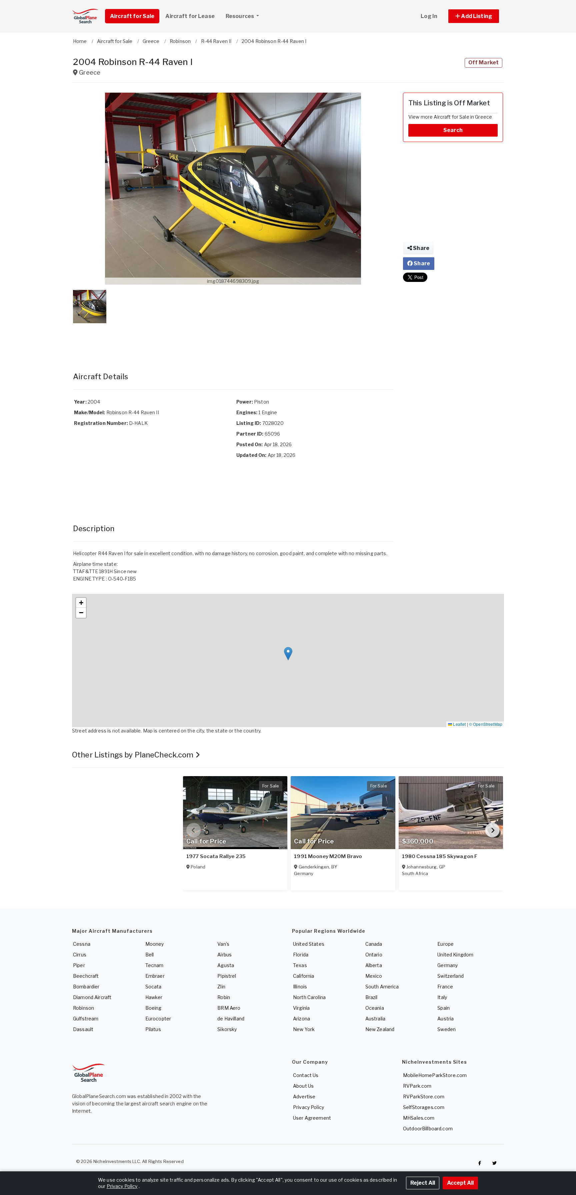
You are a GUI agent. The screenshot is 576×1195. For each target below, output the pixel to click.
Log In (429, 16)
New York (304, 1029)
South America (382, 986)
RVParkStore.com (423, 1096)
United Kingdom (455, 954)
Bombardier (86, 986)
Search (453, 130)
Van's (223, 944)
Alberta (373, 965)
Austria (445, 1018)
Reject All (422, 1183)
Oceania (374, 1008)
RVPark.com (417, 1086)
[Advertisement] (233, 341)
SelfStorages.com (423, 1107)
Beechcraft (86, 976)
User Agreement (312, 1118)
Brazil (371, 997)
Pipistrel (226, 976)
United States (308, 944)
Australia (375, 1018)
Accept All (460, 1183)
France (445, 986)
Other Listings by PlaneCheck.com (133, 754)
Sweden (446, 1029)
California (303, 976)
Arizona (301, 1018)
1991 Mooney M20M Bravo (328, 856)
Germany (447, 965)
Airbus (224, 954)
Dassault (83, 1029)
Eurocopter (158, 1018)
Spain (443, 1008)
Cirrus (79, 954)
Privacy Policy (308, 1107)
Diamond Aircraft (92, 997)
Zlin (221, 986)
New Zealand (380, 1029)
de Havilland (230, 1018)
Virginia (301, 1008)
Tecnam (154, 965)
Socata (153, 986)
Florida (300, 954)
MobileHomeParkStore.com (435, 1075)
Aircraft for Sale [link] (132, 16)
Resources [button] (240, 16)
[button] (473, 16)
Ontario (373, 954)
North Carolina (309, 997)
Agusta (225, 965)
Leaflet (459, 724)
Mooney (154, 944)
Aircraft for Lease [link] (190, 16)
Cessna (81, 944)
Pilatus (153, 1029)
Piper (79, 965)
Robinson (83, 1008)
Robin (223, 997)
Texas (300, 965)
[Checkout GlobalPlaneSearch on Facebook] (479, 1163)
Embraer (155, 976)
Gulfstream (85, 1018)
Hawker (154, 997)
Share (420, 248)
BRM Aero (228, 1008)
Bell (149, 954)
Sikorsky (227, 1029)
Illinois (300, 986)
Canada (373, 944)
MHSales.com (419, 1118)
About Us (303, 1086)
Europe (445, 944)
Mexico (373, 976)
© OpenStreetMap (485, 724)
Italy (442, 997)
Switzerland (450, 976)
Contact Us (305, 1075)
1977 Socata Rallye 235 (216, 856)
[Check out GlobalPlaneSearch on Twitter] (494, 1163)
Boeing (153, 1008)
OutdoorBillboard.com (428, 1128)
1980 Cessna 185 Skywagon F (440, 856)
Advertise (304, 1096)
